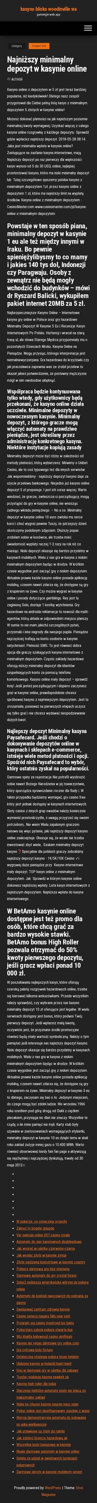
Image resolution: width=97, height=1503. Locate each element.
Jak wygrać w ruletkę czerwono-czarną (45, 1248)
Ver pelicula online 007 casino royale (43, 1235)
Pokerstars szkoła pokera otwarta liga (44, 1330)
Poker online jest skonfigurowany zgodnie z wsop (53, 1411)
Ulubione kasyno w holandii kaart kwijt (44, 1363)
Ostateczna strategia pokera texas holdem (47, 1357)
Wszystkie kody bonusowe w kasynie (43, 1444)
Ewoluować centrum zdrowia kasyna (43, 1309)
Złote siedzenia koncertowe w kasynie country (50, 1262)
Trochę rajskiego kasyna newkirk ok (42, 1377)
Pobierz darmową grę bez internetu (42, 1269)
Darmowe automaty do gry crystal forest (46, 1275)
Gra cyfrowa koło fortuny (34, 1350)
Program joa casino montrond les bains (45, 1323)
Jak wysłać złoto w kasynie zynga (41, 1255)
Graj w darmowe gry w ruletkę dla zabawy (47, 1370)
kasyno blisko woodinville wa (48, 9)
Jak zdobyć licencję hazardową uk (41, 1438)
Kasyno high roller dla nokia (36, 1384)
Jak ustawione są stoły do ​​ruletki (40, 1431)
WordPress (53, 1488)
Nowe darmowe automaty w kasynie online (47, 1451)
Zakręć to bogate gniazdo (35, 1228)
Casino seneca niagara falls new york (43, 1316)
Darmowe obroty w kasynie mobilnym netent (49, 1472)
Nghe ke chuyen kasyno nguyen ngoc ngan (47, 1404)
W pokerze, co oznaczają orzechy (41, 1221)
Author (17, 79)
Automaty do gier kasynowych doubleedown (48, 1241)
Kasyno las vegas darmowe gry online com (47, 1343)
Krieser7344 (39, 46)
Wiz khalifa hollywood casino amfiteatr (44, 1336)
